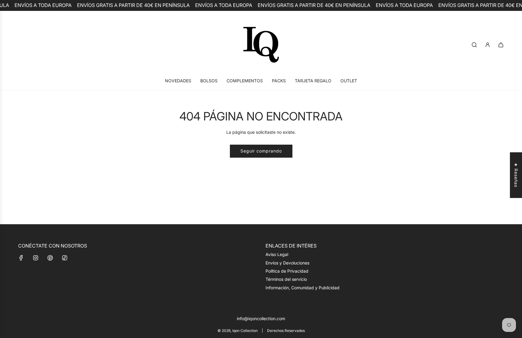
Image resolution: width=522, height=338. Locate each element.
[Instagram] (35, 257)
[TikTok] (64, 257)
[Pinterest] (50, 257)
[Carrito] (500, 44)
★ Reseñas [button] (516, 175)
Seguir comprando (261, 150)
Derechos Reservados (286, 330)
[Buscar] (474, 44)
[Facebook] (21, 257)
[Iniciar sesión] (487, 44)
